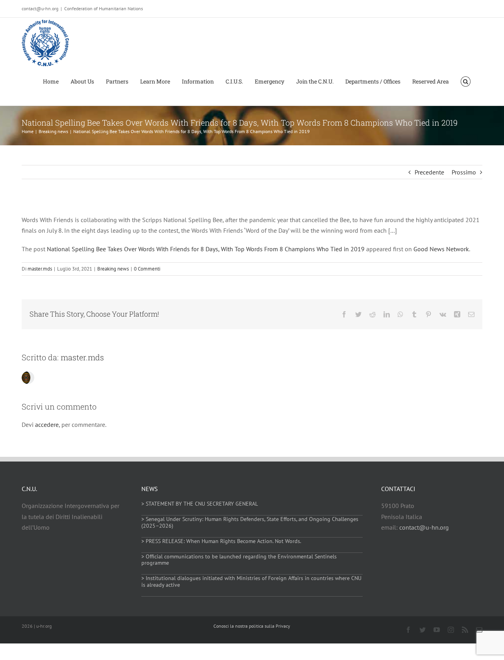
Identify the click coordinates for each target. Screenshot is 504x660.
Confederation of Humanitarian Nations (103, 8)
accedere (47, 424)
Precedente (429, 172)
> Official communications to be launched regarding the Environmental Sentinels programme (239, 560)
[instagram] (451, 630)
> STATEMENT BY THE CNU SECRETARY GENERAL (199, 503)
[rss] (465, 630)
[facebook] (408, 630)
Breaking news (113, 268)
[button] (466, 81)
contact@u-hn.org (424, 527)
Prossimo (464, 172)
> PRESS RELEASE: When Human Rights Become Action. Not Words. (221, 541)
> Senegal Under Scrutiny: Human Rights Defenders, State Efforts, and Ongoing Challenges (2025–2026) (249, 522)
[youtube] (437, 630)
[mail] (479, 630)
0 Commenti (147, 268)
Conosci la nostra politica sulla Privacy (251, 626)
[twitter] (422, 630)
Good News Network (441, 249)
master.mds (40, 268)
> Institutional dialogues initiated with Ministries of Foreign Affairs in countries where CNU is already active (251, 581)
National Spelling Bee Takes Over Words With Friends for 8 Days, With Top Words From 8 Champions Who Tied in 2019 (206, 249)
